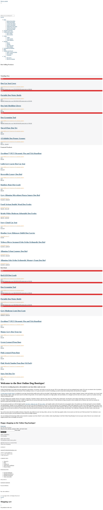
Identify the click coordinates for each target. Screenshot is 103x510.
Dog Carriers (10, 53)
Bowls (8, 42)
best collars (42, 404)
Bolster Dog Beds (11, 21)
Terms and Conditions (9, 465)
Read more (3, 426)
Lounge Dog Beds (11, 23)
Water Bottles (10, 46)
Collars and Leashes (8, 32)
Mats (5, 49)
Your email (17, 430)
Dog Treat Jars (10, 45)
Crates (5, 36)
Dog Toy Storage (11, 59)
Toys (5, 56)
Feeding (5, 41)
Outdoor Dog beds (11, 27)
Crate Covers (10, 38)
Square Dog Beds (11, 29)
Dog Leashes (10, 34)
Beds (5, 19)
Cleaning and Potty (8, 30)
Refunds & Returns (8, 475)
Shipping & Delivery (9, 474)
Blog (5, 462)
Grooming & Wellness (9, 48)
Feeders (8, 44)
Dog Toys (9, 57)
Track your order (8, 476)
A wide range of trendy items (7, 393)
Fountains (9, 55)
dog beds (27, 404)
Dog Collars (9, 33)
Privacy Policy (7, 466)
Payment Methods (8, 472)
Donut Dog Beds (11, 22)
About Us (6, 461)
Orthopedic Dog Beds (12, 26)
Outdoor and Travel (8, 51)
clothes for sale (33, 404)
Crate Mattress (10, 40)
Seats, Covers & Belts (12, 52)
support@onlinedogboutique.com (9, 450)
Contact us (6, 464)
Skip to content (4, 1)
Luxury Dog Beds (11, 25)
